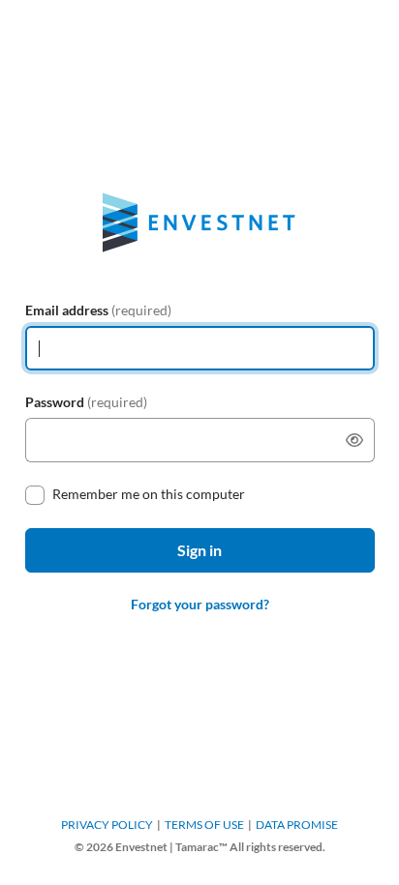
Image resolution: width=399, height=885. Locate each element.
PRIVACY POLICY (107, 824)
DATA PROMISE (297, 824)
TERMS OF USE (204, 824)
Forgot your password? (200, 604)
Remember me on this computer (148, 494)
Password (86, 402)
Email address (98, 310)
